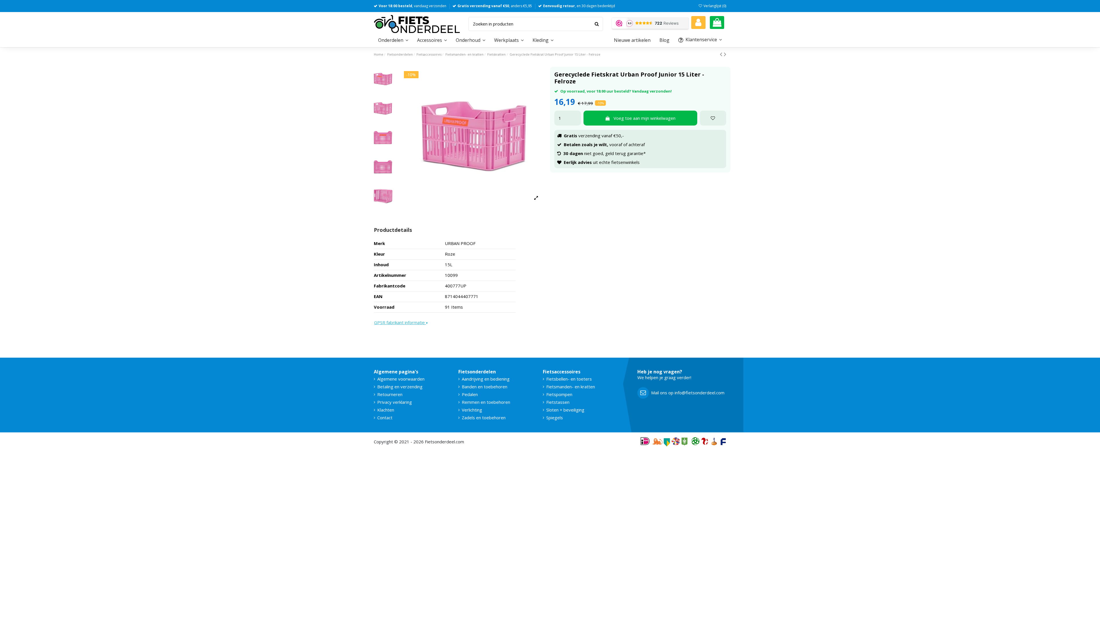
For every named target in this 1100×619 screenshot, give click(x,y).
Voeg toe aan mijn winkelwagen (644, 118)
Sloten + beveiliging (565, 410)
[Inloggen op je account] (698, 22)
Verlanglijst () (714, 5)
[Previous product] (722, 54)
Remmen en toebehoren (486, 402)
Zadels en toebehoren (484, 417)
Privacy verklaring (394, 402)
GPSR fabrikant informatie (401, 322)
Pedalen (470, 394)
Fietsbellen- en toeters (569, 379)
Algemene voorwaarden (401, 379)
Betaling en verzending (400, 386)
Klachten (385, 410)
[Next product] (725, 54)
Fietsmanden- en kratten (570, 386)
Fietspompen (559, 394)
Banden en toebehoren (484, 386)
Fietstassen (557, 402)
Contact (384, 417)
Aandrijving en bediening (486, 379)
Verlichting (472, 410)
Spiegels (554, 417)
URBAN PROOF (460, 243)
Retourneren (389, 394)
